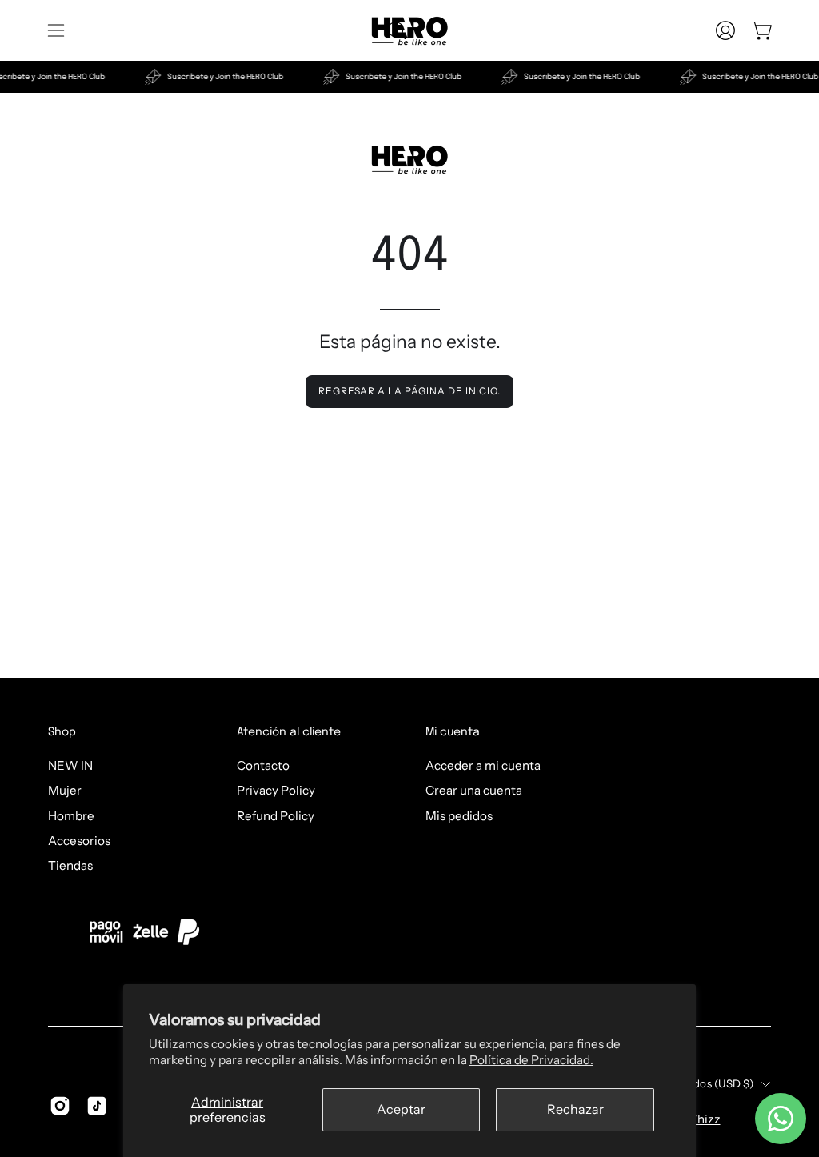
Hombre (71, 815)
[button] (395, 30)
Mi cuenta (452, 732)
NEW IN (70, 765)
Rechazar (575, 1109)
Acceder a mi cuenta (483, 765)
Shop (62, 732)
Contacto (263, 765)
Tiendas (70, 865)
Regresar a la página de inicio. (409, 391)
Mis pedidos (459, 815)
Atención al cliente (289, 732)
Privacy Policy (276, 790)
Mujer (65, 790)
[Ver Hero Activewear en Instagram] (60, 1106)
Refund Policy (275, 815)
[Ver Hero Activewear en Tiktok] (97, 1106)
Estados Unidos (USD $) (693, 1083)
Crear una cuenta (473, 790)
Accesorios (79, 840)
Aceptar (401, 1109)
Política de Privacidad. (531, 1059)
